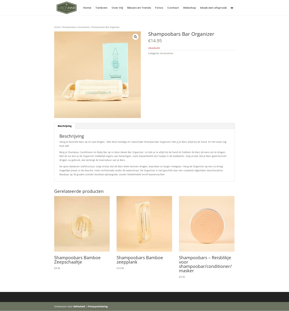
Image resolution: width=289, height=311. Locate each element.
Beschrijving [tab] (65, 126)
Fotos (159, 8)
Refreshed (79, 306)
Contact (173, 8)
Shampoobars (69, 27)
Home (87, 8)
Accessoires (83, 27)
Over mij (117, 8)
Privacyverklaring (98, 306)
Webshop (189, 8)
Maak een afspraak (213, 8)
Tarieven (101, 8)
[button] (135, 37)
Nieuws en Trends (139, 8)
